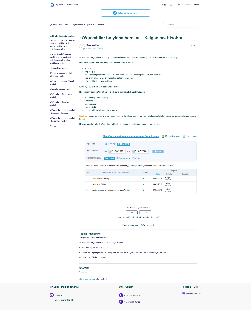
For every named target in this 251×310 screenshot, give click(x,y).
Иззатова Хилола (94, 45)
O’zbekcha (167, 5)
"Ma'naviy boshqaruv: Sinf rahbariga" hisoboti (61, 74)
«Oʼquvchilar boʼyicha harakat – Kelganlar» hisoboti (62, 119)
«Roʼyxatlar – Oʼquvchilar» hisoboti (61, 95)
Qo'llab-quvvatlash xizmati (60, 25)
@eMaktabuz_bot (193, 293)
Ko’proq (53, 126)
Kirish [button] (196, 5)
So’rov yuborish (184, 5)
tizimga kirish (102, 279)
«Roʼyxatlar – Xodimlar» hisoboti (60, 103)
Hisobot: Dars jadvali (58, 68)
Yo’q (145, 212)
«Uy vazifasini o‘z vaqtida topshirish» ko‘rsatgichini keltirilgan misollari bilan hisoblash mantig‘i (60, 58)
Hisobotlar (101, 25)
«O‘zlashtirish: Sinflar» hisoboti (92, 257)
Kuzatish (192, 46)
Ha (132, 212)
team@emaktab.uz (132, 302)
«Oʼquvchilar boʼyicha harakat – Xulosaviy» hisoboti (62, 111)
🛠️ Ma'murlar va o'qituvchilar (83, 25)
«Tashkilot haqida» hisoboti (61, 89)
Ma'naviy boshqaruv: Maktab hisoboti (62, 82)
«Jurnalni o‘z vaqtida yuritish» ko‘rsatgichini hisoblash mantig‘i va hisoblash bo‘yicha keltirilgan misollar (62, 44)
